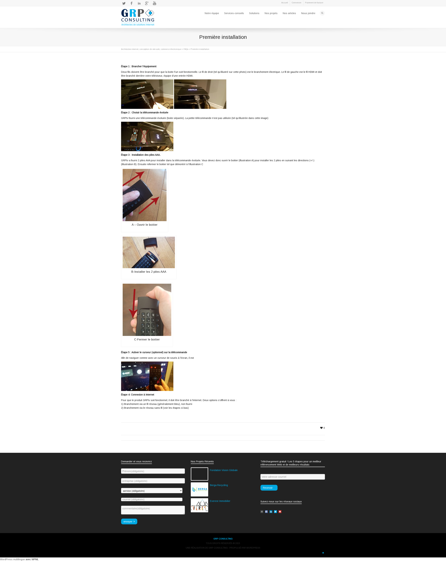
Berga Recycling (219, 485)
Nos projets (271, 13)
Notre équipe (212, 13)
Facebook (131, 3)
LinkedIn (139, 3)
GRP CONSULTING (223, 539)
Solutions (254, 13)
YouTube (154, 3)
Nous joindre (308, 13)
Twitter (124, 3)
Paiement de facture (314, 3)
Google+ (147, 3)
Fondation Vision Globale (224, 470)
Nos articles (289, 13)
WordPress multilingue (12, 559)
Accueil (284, 3)
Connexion (296, 3)
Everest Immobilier (220, 501)
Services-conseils (234, 13)
